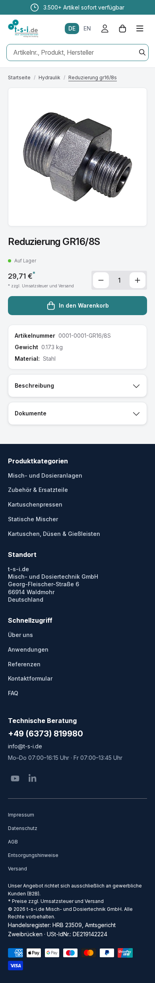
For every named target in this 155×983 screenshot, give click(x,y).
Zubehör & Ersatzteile (38, 489)
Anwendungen (28, 649)
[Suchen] (142, 52)
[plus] (137, 280)
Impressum (21, 815)
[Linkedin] (32, 778)
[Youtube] (15, 778)
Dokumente (30, 413)
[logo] (23, 28)
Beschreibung (34, 385)
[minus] (101, 280)
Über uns (20, 634)
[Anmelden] (105, 28)
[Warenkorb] (122, 28)
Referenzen (24, 664)
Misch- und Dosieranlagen (45, 475)
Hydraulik (49, 77)
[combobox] (77, 52)
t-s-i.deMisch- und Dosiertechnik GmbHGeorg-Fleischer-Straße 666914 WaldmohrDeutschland (53, 584)
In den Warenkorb (84, 305)
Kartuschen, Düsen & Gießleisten (54, 533)
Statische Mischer (33, 519)
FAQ (13, 693)
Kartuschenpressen (35, 504)
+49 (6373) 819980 (45, 733)
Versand (17, 869)
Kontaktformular (30, 678)
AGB (13, 842)
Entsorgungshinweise (33, 855)
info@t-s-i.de (25, 746)
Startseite (19, 77)
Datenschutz (22, 828)
